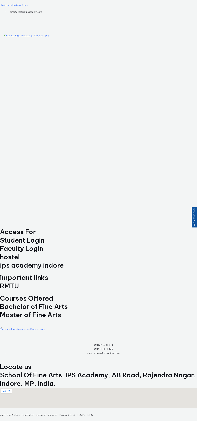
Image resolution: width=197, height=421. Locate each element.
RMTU (9, 286)
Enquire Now (194, 217)
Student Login (22, 240)
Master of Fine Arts (30, 315)
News (9, 5)
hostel (10, 257)
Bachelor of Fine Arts (34, 307)
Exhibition (16, 5)
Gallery (24, 5)
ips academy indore (32, 265)
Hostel (3, 5)
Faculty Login (21, 248)
